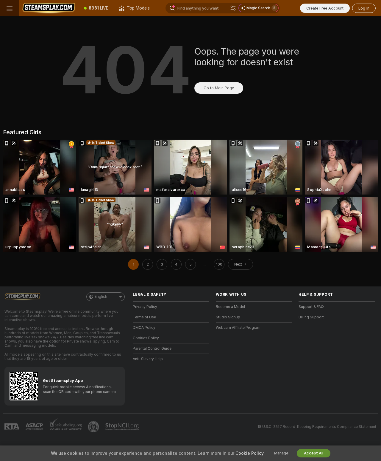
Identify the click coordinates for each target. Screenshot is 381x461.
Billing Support (311, 317)
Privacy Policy (145, 307)
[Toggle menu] (9, 8)
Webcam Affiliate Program (238, 328)
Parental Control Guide (152, 348)
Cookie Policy (249, 453)
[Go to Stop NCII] (122, 426)
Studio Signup (228, 317)
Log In (363, 8)
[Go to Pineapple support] (94, 426)
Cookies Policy (146, 338)
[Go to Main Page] (49, 8)
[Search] (233, 8)
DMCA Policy (144, 328)
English (101, 297)
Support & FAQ (311, 307)
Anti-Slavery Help (148, 359)
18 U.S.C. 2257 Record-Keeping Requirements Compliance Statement (316, 427)
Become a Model (230, 307)
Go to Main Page (219, 88)
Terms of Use (144, 317)
